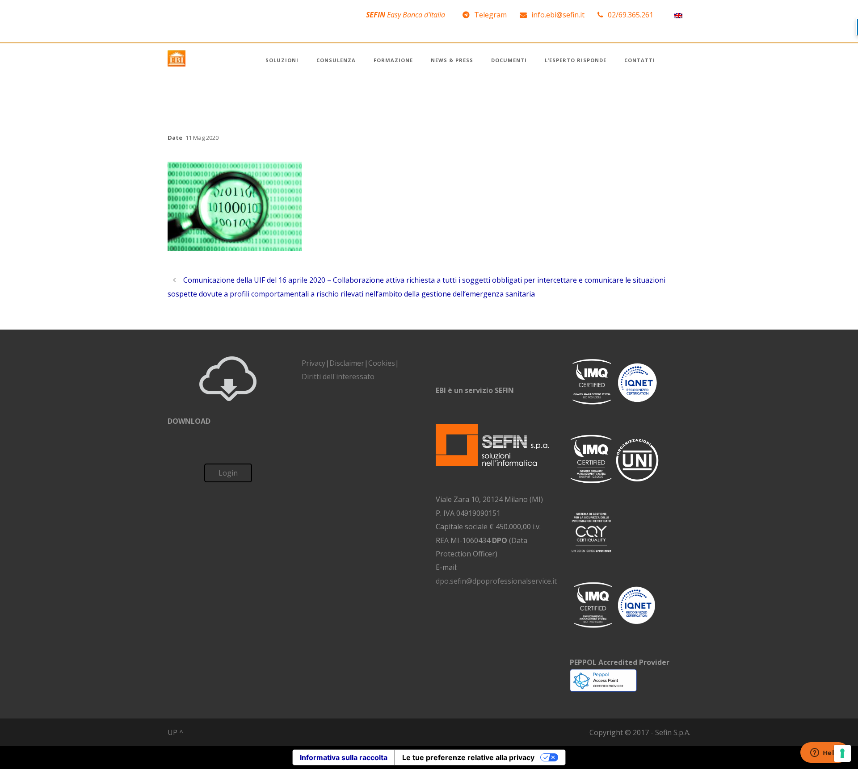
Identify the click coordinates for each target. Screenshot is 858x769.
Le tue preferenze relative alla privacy (468, 757)
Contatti (639, 60)
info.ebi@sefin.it (558, 15)
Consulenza (336, 60)
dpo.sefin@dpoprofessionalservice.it (496, 581)
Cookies (381, 363)
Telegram (490, 15)
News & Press (452, 60)
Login (228, 473)
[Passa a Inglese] (678, 15)
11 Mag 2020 (202, 138)
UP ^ (175, 732)
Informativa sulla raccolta (343, 757)
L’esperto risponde (575, 60)
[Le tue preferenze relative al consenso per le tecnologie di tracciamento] (842, 753)
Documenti (509, 60)
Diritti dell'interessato (338, 376)
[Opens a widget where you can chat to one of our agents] (824, 753)
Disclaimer (346, 363)
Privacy (313, 363)
